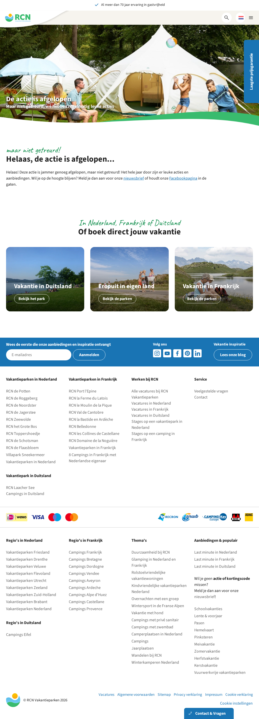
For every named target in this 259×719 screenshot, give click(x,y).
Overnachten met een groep (155, 599)
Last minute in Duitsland (214, 566)
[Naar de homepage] (17, 18)
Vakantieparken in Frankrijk (92, 448)
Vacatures (106, 694)
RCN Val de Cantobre (86, 412)
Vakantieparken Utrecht (26, 580)
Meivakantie (204, 644)
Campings (140, 641)
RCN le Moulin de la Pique (90, 405)
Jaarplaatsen (143, 648)
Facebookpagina (183, 178)
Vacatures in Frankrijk (150, 409)
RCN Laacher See (20, 487)
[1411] (177, 353)
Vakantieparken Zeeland (27, 587)
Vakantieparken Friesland (28, 552)
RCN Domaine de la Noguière (93, 440)
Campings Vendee (84, 573)
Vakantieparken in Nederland (31, 462)
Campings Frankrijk (85, 552)
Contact (200, 397)
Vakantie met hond (147, 613)
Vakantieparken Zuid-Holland (31, 595)
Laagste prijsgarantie (251, 71)
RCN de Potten (18, 391)
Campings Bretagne (85, 559)
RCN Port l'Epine (82, 391)
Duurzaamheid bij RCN (151, 552)
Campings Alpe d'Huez (88, 595)
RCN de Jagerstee (21, 412)
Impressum (213, 694)
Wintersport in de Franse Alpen (158, 606)
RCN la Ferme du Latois (88, 398)
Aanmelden (89, 355)
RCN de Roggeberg (21, 398)
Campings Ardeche (85, 587)
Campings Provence (85, 609)
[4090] (187, 353)
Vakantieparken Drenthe (27, 559)
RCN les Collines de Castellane (94, 433)
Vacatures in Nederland (151, 403)
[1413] (157, 353)
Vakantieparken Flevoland (28, 573)
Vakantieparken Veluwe (26, 566)
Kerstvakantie (206, 665)
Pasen (199, 623)
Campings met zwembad (152, 627)
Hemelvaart (204, 630)
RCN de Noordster (21, 405)
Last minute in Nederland (215, 552)
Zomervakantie (207, 651)
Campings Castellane (86, 602)
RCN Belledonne (82, 426)
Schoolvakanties (208, 609)
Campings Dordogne (86, 566)
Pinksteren (203, 637)
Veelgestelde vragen (211, 391)
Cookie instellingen (236, 703)
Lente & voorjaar (208, 616)
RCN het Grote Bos (21, 426)
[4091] (197, 353)
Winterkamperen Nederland (155, 662)
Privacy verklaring (188, 694)
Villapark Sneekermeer (25, 455)
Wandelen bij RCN (147, 655)
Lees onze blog (233, 355)
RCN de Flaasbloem (22, 448)
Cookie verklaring (239, 694)
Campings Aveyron (84, 580)
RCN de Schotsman (22, 440)
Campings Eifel (18, 634)
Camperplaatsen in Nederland (157, 634)
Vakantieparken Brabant (26, 602)
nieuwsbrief (133, 178)
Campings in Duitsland (25, 494)
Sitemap (164, 694)
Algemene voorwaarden (136, 694)
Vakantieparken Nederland (29, 609)
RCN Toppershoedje (23, 433)
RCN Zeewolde (18, 419)
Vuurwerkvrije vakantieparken (220, 672)
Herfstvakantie (206, 658)
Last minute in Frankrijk (214, 559)
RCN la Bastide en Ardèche (91, 419)
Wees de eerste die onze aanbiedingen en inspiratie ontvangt (55, 344)
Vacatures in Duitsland (150, 415)
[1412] (167, 353)
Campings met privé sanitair (155, 620)
